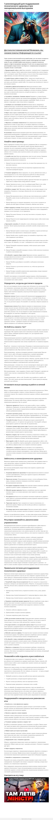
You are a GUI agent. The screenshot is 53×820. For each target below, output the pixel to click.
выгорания (38, 296)
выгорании (33, 98)
